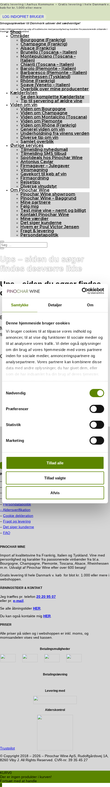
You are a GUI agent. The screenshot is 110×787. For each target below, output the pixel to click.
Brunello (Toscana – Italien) (48, 52)
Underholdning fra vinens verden (54, 133)
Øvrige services (26, 145)
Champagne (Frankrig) (43, 44)
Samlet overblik (37, 141)
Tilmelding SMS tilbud (43, 153)
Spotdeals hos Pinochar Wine (51, 157)
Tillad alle (55, 463)
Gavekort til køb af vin (43, 174)
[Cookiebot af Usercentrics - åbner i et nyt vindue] (81, 290)
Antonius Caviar (36, 161)
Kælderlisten (23, 92)
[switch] (97, 409)
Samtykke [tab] (20, 305)
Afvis (55, 493)
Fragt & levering (37, 230)
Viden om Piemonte (41, 121)
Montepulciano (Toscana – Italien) (48, 58)
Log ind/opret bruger (23, 17)
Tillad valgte (55, 478)
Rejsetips (30, 182)
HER (47, 616)
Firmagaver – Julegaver (45, 165)
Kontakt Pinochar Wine (44, 214)
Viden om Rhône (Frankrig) (48, 125)
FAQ (6, 533)
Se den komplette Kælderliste (52, 96)
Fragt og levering (17, 521)
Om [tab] (90, 305)
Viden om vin (23, 104)
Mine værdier (34, 218)
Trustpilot (7, 748)
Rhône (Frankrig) (37, 80)
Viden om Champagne (44, 113)
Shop (15, 32)
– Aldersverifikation (15, 510)
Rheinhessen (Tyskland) (45, 76)
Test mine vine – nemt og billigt (53, 210)
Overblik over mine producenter (54, 89)
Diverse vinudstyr (38, 186)
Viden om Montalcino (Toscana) (53, 117)
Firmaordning (34, 178)
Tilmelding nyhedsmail (44, 149)
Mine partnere (35, 202)
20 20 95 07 (46, 597)
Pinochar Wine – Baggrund (48, 198)
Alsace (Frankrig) (38, 48)
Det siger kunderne (41, 222)
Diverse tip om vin (39, 137)
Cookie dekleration (18, 516)
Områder (19, 35)
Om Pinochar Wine (30, 190)
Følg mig (29, 206)
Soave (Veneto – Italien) (45, 84)
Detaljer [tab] (55, 305)
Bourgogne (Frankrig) (42, 40)
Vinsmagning (34, 169)
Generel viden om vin (42, 129)
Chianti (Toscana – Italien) (47, 64)
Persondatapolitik (39, 235)
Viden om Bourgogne (43, 108)
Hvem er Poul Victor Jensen (49, 226)
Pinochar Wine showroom (47, 194)
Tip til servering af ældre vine (51, 101)
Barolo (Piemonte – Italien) (48, 68)
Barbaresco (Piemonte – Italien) (53, 72)
